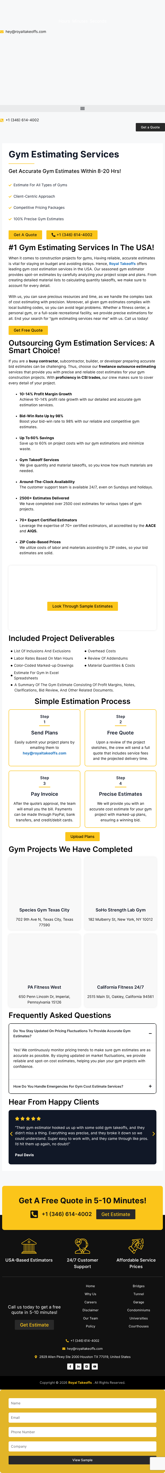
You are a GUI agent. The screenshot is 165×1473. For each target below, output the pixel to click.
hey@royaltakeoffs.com (44, 753)
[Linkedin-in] (78, 1367)
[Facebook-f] (70, 1367)
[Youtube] (95, 1367)
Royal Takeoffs (122, 264)
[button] (82, 108)
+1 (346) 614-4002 (22, 120)
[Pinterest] (87, 1367)
